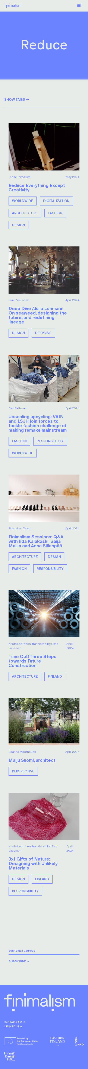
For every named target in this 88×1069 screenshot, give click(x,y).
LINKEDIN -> (13, 1026)
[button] (79, 5)
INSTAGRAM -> (15, 1022)
